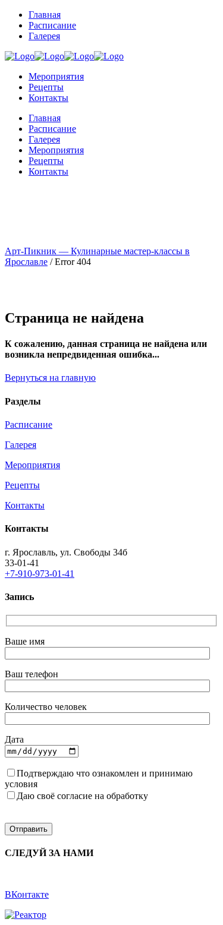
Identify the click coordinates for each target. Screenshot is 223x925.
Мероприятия (32, 465)
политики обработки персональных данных (129, 784)
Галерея (20, 445)
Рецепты (22, 485)
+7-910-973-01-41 (39, 574)
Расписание (28, 424)
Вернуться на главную (50, 377)
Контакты (25, 505)
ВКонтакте (27, 894)
